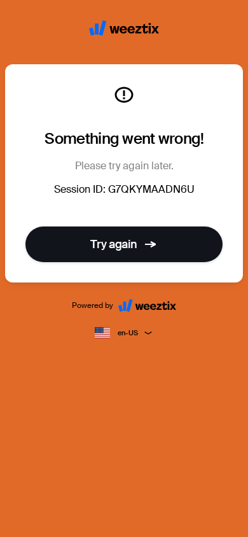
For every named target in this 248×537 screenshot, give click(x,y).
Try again (113, 244)
